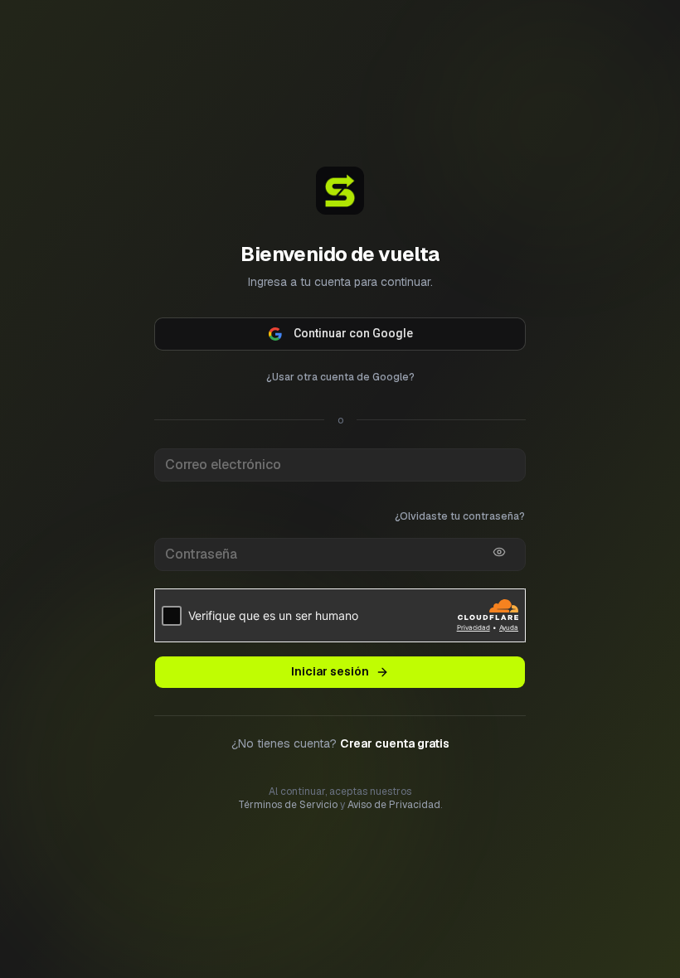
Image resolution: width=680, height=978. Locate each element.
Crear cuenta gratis (394, 743)
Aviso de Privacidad (393, 804)
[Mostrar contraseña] (499, 552)
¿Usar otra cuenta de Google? (340, 377)
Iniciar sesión (330, 671)
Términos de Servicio (288, 804)
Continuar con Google (353, 333)
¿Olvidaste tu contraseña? (460, 516)
